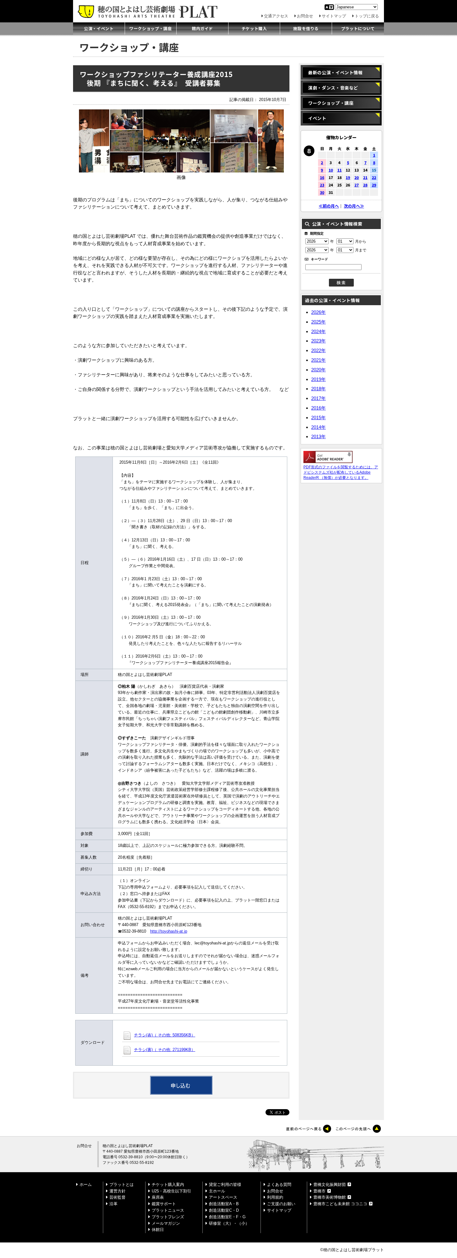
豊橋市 (319, 1191)
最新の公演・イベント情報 (335, 72)
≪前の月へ (329, 206)
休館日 (158, 1229)
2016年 (318, 408)
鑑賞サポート (164, 1203)
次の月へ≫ (354, 206)
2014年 (318, 427)
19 (348, 177)
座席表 (158, 1197)
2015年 (318, 417)
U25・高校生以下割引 (171, 1191)
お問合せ (305, 16)
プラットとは (121, 1184)
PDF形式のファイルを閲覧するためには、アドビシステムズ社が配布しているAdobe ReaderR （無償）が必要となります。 (340, 472)
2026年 (318, 312)
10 (331, 169)
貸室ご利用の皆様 (225, 1184)
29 (374, 184)
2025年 (318, 321)
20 (356, 177)
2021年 (318, 360)
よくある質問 (279, 1184)
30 (322, 192)
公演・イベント (99, 28)
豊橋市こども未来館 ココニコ (340, 1203)
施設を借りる (306, 28)
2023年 (318, 340)
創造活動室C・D (224, 1210)
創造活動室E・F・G (227, 1216)
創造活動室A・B (224, 1203)
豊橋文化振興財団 (329, 1184)
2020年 (318, 369)
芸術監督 (117, 1197)
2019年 (318, 379)
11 (339, 169)
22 (374, 177)
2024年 (318, 331)
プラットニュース (168, 1210)
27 (356, 184)
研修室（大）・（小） (229, 1223)
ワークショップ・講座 (150, 28)
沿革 (113, 1203)
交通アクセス (276, 16)
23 (322, 184)
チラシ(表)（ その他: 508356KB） (164, 1035)
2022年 (318, 350)
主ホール (217, 1191)
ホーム (86, 1184)
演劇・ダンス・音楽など (333, 88)
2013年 (318, 436)
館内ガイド (202, 28)
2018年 (318, 388)
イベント (317, 118)
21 (365, 177)
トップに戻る (367, 16)
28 (365, 184)
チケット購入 (254, 28)
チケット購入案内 (168, 1184)
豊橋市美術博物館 (329, 1197)
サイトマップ (334, 16)
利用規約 (275, 1197)
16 (322, 177)
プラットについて (358, 28)
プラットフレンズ (168, 1216)
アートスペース (223, 1197)
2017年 (318, 398)
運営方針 (117, 1191)
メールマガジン (166, 1223)
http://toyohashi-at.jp (168, 931)
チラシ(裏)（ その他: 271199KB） (164, 1049)
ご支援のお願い (281, 1203)
